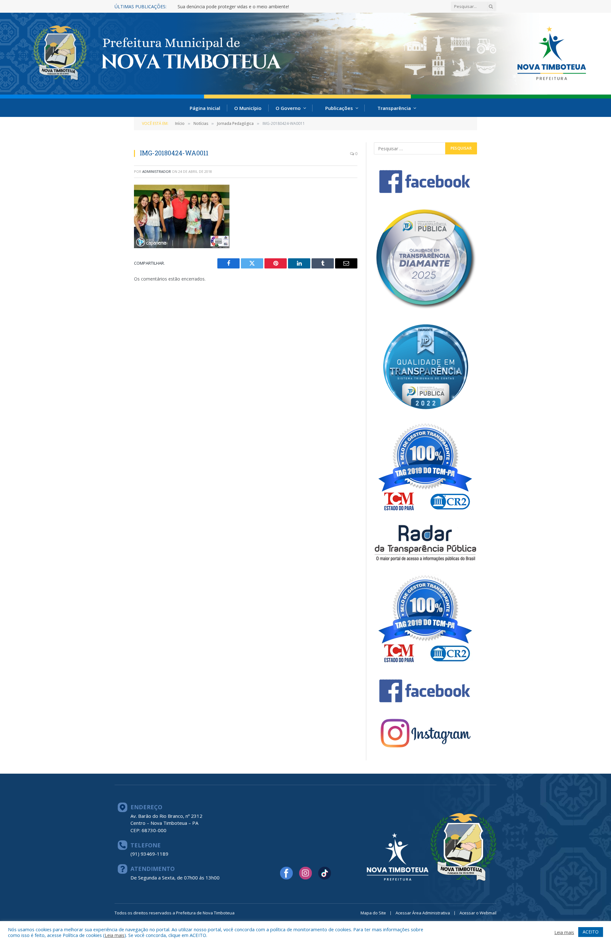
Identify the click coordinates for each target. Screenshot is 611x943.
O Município (248, 108)
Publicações (339, 108)
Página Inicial (205, 108)
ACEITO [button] (591, 932)
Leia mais (114, 935)
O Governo (288, 108)
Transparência (394, 108)
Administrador (156, 171)
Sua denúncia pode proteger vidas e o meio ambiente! (233, 7)
